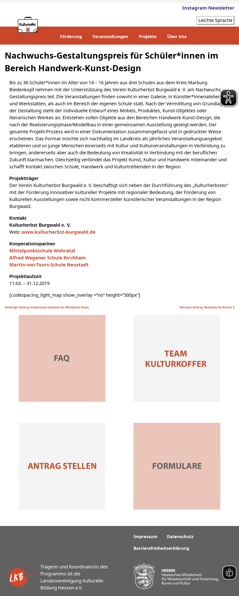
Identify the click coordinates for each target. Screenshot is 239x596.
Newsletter (221, 8)
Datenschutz (180, 536)
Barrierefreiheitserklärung (161, 548)
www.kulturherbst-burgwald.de (57, 232)
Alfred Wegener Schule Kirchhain (47, 257)
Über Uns (177, 36)
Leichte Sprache (215, 20)
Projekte (148, 36)
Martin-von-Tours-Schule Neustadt (49, 264)
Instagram (194, 8)
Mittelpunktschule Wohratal (42, 250)
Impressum (146, 536)
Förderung (71, 36)
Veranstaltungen (110, 36)
